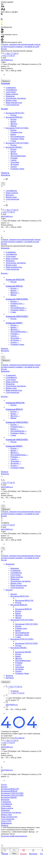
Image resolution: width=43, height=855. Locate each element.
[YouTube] (7, 179)
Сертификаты (11, 90)
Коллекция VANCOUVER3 (17, 143)
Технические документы (16, 98)
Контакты (5, 175)
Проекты (5, 173)
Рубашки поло (16, 132)
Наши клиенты (12, 94)
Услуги (4, 785)
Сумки (13, 141)
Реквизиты (10, 96)
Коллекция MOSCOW (15, 113)
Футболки (15, 164)
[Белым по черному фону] (1, 17)
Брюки (13, 121)
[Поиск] (3, 184)
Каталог (4, 109)
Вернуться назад (7, 738)
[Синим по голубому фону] (1, 20)
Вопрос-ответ (11, 100)
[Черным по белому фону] (1, 14)
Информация (6, 823)
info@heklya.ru (7, 60)
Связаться (5, 81)
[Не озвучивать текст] (2, 40)
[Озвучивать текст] (2, 37)
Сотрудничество (12, 105)
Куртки (13, 115)
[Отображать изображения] (2, 29)
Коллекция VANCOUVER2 (17, 128)
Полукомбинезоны (18, 156)
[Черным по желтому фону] (1, 22)
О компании (11, 88)
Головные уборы (17, 139)
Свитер (13, 160)
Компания (5, 83)
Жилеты (14, 124)
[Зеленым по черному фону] (1, 25)
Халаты (14, 166)
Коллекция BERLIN (14, 117)
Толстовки (15, 162)
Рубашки (14, 158)
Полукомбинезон (17, 136)
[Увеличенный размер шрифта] (3, 10)
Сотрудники (11, 92)
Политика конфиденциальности (14, 836)
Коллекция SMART (14, 147)
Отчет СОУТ (6, 821)
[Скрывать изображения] (2, 32)
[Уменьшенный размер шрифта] (2, 4)
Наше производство (14, 103)
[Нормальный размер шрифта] (2, 7)
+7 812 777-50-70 (11, 53)
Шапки (13, 126)
